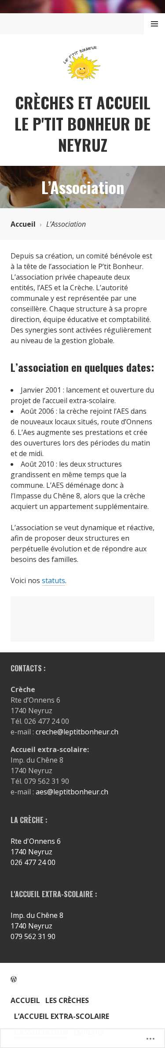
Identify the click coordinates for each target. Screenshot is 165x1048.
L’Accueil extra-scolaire (61, 1016)
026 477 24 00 (33, 862)
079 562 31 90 (33, 936)
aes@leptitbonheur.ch (72, 792)
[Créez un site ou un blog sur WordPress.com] (14, 979)
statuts (53, 580)
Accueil (23, 224)
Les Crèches (67, 1000)
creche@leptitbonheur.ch (77, 732)
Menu (154, 24)
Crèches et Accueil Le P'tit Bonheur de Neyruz (82, 123)
